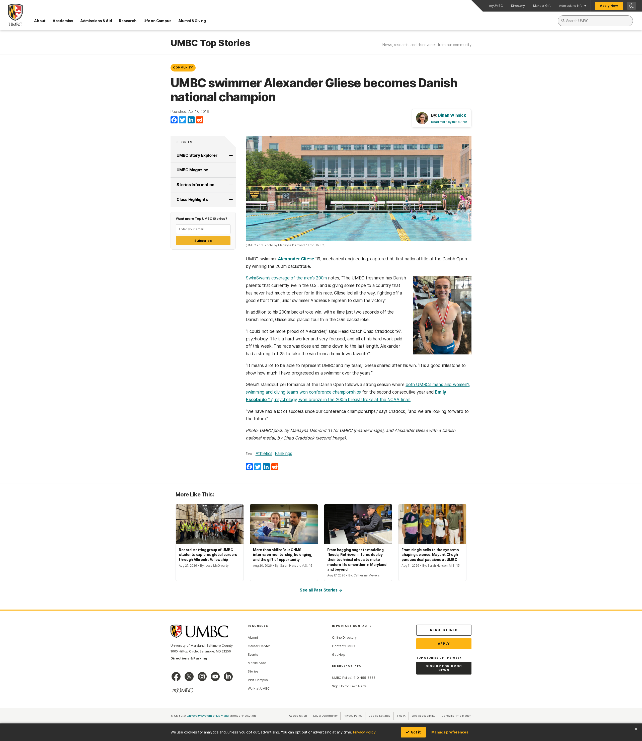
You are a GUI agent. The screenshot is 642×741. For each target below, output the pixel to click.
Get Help (338, 654)
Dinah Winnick (452, 115)
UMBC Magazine (192, 169)
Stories (185, 142)
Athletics (264, 453)
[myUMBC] (183, 690)
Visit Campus (258, 680)
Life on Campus (157, 21)
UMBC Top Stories (210, 43)
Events (253, 654)
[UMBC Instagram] (202, 676)
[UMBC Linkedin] (228, 676)
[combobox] (595, 20)
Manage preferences (449, 732)
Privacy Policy (364, 732)
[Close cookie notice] (635, 728)
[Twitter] (182, 120)
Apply (444, 643)
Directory (518, 6)
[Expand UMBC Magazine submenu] (231, 170)
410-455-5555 (364, 678)
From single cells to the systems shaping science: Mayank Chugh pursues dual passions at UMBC (430, 555)
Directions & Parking (189, 658)
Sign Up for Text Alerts (349, 686)
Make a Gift (542, 6)
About (40, 21)
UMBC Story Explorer (197, 155)
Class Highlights (192, 199)
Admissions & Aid (96, 21)
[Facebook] (174, 120)
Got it (416, 732)
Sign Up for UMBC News (444, 668)
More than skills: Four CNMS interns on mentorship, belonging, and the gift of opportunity (282, 555)
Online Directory (344, 637)
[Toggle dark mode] (631, 6)
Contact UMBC (343, 646)
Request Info (444, 630)
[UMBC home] (11, 15)
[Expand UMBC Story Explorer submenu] (231, 155)
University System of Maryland (208, 715)
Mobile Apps (257, 663)
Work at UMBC (259, 688)
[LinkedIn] (191, 120)
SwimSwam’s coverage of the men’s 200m (286, 277)
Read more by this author (449, 122)
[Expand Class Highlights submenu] (231, 199)
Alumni (253, 637)
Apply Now (609, 6)
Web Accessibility (425, 715)
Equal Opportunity (327, 715)
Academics (63, 21)
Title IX (403, 715)
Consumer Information (456, 715)
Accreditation (298, 715)
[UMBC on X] (189, 676)
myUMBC (496, 6)
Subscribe (203, 241)
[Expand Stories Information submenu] (231, 185)
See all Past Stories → (321, 589)
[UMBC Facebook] (176, 676)
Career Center (259, 646)
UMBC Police (341, 678)
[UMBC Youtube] (215, 676)
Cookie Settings (379, 715)
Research (127, 21)
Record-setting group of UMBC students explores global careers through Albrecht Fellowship (208, 555)
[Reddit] (199, 120)
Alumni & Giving (192, 21)
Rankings (283, 453)
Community (183, 67)
